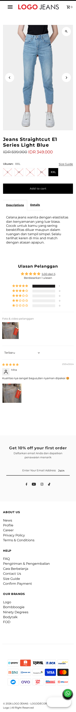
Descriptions (15, 205)
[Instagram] (42, 485)
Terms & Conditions (18, 540)
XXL (53, 172)
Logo (7, 602)
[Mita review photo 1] (12, 393)
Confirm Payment (17, 584)
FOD (6, 622)
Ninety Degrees (15, 612)
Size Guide (66, 164)
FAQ (6, 559)
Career (8, 530)
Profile (8, 525)
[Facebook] (26, 485)
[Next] (66, 77)
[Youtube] (34, 485)
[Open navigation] (10, 7)
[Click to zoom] (66, 31)
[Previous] (9, 77)
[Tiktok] (49, 485)
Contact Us (12, 574)
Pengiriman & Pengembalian (26, 564)
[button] (20, 286)
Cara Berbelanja (15, 569)
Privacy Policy (14, 535)
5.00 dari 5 (48, 274)
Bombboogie (14, 607)
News (7, 520)
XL (41, 172)
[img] (10, 364)
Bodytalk (10, 617)
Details (35, 204)
